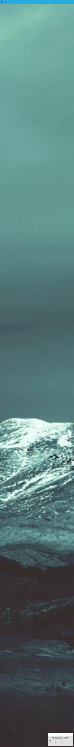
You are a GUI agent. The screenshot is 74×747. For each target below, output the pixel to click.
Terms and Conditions (22, 2)
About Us (14, 2)
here (65, 743)
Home (9, 2)
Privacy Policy (33, 2)
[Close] (71, 734)
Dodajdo (3, 2)
